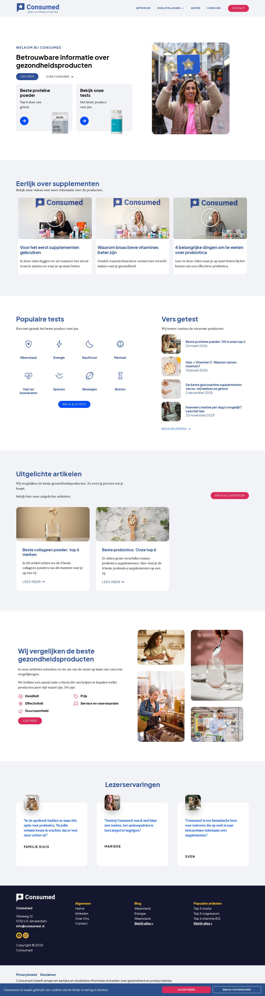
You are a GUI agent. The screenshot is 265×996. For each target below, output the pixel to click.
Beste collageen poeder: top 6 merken (51, 552)
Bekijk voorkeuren (237, 989)
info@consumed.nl (30, 926)
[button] (55, 218)
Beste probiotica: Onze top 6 (129, 549)
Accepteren (186, 989)
